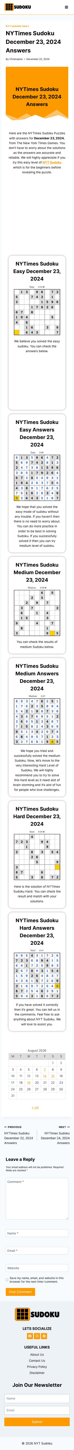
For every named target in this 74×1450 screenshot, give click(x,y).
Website (13, 1268)
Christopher (16, 59)
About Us (37, 1354)
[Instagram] (37, 1336)
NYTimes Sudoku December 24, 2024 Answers (55, 1135)
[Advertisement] (37, 217)
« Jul (35, 1107)
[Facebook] (30, 1336)
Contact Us (37, 1360)
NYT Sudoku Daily (17, 26)
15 (52, 1076)
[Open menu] (66, 7)
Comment (15, 1182)
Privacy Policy (37, 1367)
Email (12, 1251)
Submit (37, 1422)
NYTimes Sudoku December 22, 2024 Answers (18, 1135)
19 (29, 1082)
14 (45, 1076)
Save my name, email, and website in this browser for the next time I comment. (37, 1279)
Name (12, 1233)
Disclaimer (37, 1373)
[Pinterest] (44, 1336)
